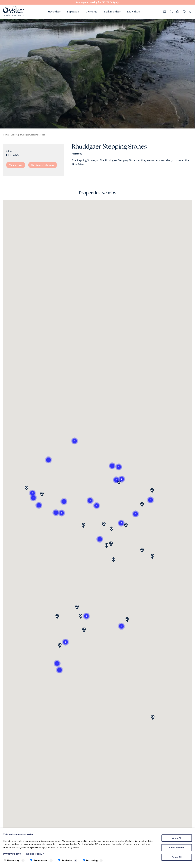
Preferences (41, 860)
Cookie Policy (35, 854)
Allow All (176, 838)
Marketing (92, 860)
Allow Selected (176, 847)
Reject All (177, 857)
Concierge (91, 12)
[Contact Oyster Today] (171, 12)
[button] (100, 539)
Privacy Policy (12, 854)
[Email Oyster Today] (165, 12)
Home (6, 134)
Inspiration (73, 12)
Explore (14, 134)
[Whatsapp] (177, 12)
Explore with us (112, 12)
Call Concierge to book (42, 164)
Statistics (67, 860)
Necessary (13, 860)
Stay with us (54, 12)
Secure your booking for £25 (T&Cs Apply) (97, 2)
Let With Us (133, 12)
